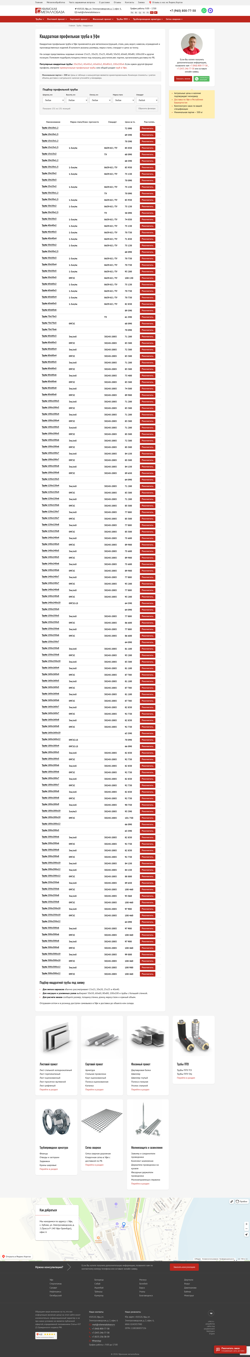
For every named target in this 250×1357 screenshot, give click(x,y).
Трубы (39, 19)
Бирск (142, 1287)
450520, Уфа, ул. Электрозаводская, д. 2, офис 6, (99, 8)
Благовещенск (146, 1295)
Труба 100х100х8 (50, 466)
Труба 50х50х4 (49, 264)
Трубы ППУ (122, 19)
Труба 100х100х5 (50, 427)
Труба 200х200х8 (50, 849)
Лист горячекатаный (50, 1073)
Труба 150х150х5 (50, 615)
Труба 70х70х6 (49, 329)
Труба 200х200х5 (50, 830)
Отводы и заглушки (49, 1157)
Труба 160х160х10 (51, 732)
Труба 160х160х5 (50, 680)
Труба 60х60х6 (49, 309)
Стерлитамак (56, 1283)
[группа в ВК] (211, 1313)
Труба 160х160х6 (50, 693)
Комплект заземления (142, 1160)
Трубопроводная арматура (147, 19)
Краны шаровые (48, 1165)
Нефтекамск (55, 1291)
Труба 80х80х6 (49, 375)
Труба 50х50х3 (49, 257)
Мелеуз (143, 1279)
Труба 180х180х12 (51, 823)
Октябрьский (56, 1295)
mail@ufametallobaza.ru (89, 12)
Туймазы (98, 1291)
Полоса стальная (139, 1081)
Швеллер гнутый (139, 1077)
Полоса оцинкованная (96, 1081)
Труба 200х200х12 (51, 869)
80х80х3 (107, 64)
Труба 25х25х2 (49, 186)
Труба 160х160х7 (50, 706)
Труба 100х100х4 (50, 414)
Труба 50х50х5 (49, 270)
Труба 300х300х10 (51, 953)
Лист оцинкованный (50, 1077)
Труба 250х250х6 (50, 882)
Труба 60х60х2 (49, 283)
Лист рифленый (48, 1085)
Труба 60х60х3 (49, 290)
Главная (39, 2)
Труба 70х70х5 (49, 322)
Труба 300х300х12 (51, 966)
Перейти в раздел (49, 1089)
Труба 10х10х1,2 (50, 127)
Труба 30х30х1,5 (50, 199)
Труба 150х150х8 (50, 648)
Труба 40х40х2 (49, 225)
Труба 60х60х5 (49, 303)
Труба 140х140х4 (50, 537)
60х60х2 (97, 64)
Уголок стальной (139, 1085)
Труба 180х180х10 (51, 810)
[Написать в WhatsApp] (204, 10)
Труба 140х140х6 (50, 563)
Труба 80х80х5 (49, 361)
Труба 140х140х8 (50, 589)
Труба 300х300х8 (50, 940)
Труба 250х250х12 (51, 921)
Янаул (187, 1283)
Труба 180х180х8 (50, 791)
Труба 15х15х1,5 (50, 147)
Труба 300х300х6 (50, 927)
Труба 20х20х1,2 (50, 160)
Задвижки (45, 1161)
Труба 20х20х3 (49, 179)
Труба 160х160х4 (50, 667)
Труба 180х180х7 (50, 778)
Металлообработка (56, 2)
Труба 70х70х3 (49, 316)
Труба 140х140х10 (51, 602)
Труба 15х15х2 (49, 153)
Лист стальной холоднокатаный (56, 1070)
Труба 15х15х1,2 (50, 140)
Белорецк (99, 1279)
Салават (53, 1287)
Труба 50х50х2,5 (50, 251)
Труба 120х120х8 (50, 524)
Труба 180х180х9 (50, 804)
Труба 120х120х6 (50, 498)
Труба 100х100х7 (50, 453)
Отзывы (117, 2)
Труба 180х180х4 (50, 745)
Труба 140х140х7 (50, 576)
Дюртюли (188, 1279)
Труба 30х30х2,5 (50, 212)
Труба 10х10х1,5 (50, 134)
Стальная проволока (95, 1073)
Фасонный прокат (102, 19)
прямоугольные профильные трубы (78, 67)
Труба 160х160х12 (51, 739)
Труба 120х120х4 (50, 485)
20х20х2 (77, 64)
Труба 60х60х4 (49, 296)
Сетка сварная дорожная (98, 1153)
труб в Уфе (121, 67)
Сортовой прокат (79, 19)
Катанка (89, 1085)
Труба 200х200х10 (51, 862)
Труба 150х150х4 (50, 609)
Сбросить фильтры (147, 108)
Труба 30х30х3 (49, 218)
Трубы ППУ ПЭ (184, 1070)
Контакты (129, 2)
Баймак (187, 1291)
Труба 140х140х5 (50, 550)
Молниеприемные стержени (145, 1179)
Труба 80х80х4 (49, 348)
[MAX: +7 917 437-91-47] (210, 10)
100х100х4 (118, 64)
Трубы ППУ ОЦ (184, 1073)
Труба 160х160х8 (50, 719)
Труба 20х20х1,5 (50, 166)
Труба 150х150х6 (50, 628)
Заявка (141, 2)
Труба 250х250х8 (50, 895)
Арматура (90, 1070)
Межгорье (189, 1295)
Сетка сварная (173, 19)
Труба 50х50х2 (49, 244)
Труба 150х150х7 (50, 641)
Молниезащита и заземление (146, 1147)
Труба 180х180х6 (50, 765)
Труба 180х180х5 (50, 752)
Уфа (51, 1279)
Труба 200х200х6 (50, 836)
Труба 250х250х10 (51, 908)
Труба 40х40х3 (49, 231)
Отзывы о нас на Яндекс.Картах (167, 2)
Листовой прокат (56, 19)
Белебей (143, 1283)
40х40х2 (87, 64)
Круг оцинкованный (95, 1077)
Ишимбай (98, 1287)
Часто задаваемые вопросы (82, 2)
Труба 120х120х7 (50, 511)
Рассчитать (148, 128)
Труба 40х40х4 (49, 238)
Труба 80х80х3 (49, 335)
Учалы (142, 1291)
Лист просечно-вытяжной (53, 1081)
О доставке (104, 2)
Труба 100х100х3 (50, 401)
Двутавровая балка (141, 1070)
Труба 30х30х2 (49, 205)
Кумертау (98, 1295)
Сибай (97, 1283)
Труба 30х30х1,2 (50, 192)
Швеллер (135, 1073)
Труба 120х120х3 (50, 479)
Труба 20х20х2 (49, 173)
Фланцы (44, 1153)
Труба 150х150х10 (51, 661)
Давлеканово (190, 1287)
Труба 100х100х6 (50, 440)
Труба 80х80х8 (49, 388)
